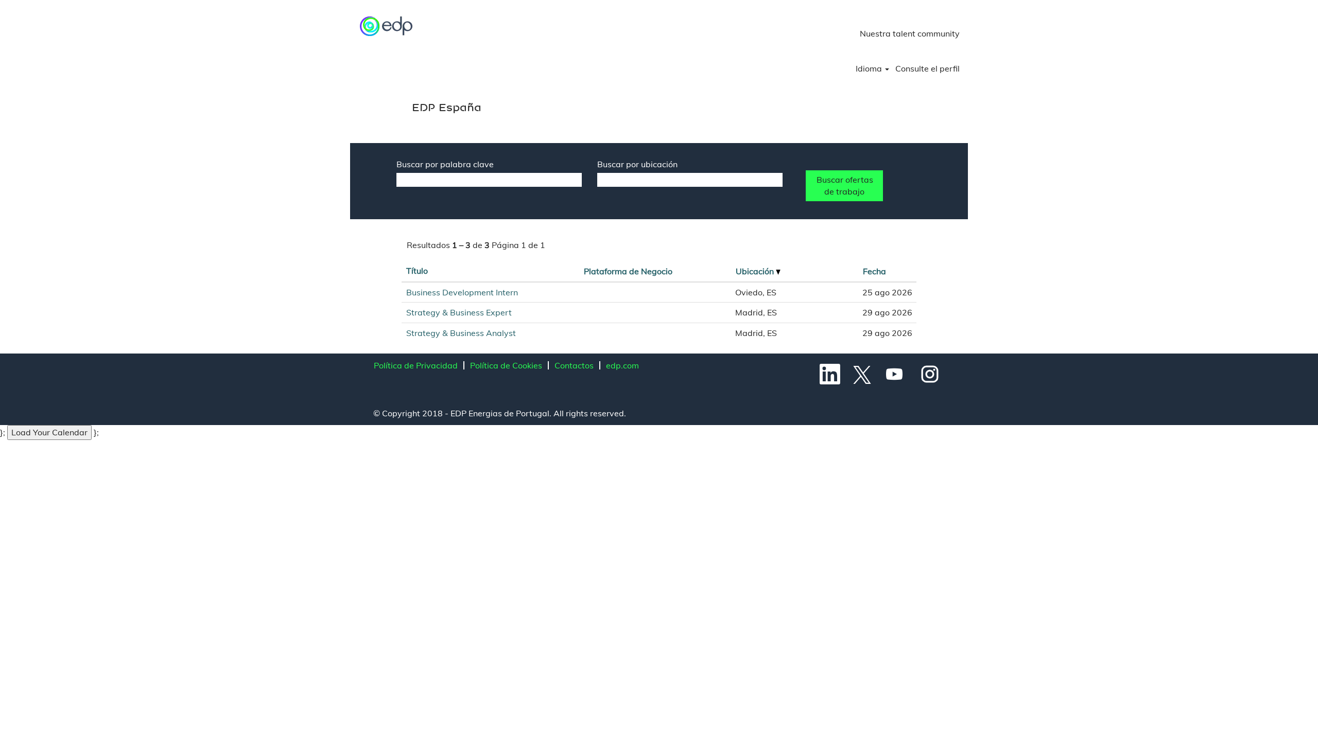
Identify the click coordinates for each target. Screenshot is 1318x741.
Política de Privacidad (416, 365)
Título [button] (417, 271)
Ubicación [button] (756, 271)
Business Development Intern (462, 292)
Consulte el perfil (927, 68)
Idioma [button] (870, 68)
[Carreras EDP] (386, 26)
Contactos (574, 365)
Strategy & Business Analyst (461, 333)
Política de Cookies (506, 365)
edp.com (622, 365)
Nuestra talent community (910, 33)
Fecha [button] (874, 271)
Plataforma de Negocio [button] (628, 271)
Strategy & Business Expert (459, 312)
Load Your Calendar (49, 432)
